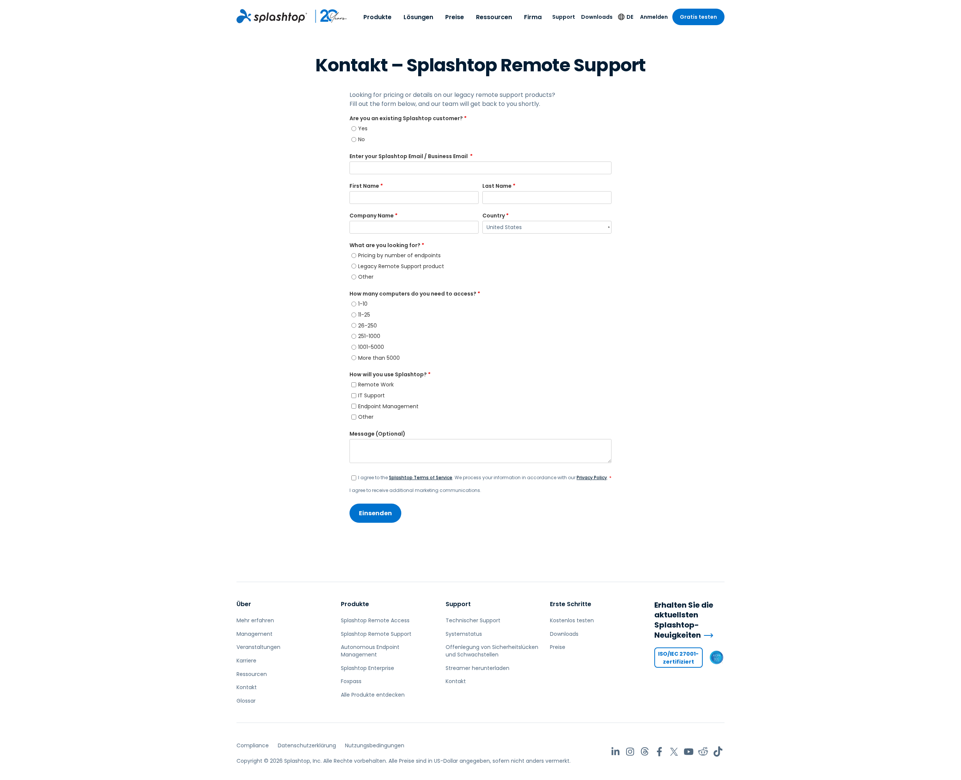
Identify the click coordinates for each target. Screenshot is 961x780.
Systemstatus (464, 634)
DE (630, 17)
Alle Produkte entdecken (373, 695)
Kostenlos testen (572, 620)
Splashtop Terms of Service (420, 477)
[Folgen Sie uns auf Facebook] (659, 751)
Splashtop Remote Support (376, 634)
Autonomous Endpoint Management (370, 650)
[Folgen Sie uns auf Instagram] (630, 751)
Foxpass (351, 681)
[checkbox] (480, 134)
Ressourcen (494, 17)
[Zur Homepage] (271, 16)
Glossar (246, 701)
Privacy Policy (592, 477)
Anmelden (654, 17)
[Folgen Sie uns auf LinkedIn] (615, 751)
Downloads (597, 17)
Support (563, 17)
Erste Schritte (570, 604)
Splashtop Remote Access (375, 620)
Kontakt (246, 687)
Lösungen (418, 17)
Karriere (246, 660)
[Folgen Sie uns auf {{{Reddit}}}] (703, 751)
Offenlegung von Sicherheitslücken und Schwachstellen (492, 650)
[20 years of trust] (327, 16)
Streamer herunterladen (477, 668)
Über (243, 604)
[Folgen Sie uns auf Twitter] (674, 751)
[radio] (481, 129)
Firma (533, 17)
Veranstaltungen (258, 647)
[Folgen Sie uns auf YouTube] (688, 751)
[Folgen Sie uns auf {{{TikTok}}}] (718, 751)
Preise (454, 17)
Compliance (252, 745)
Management (254, 634)
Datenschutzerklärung (307, 745)
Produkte (377, 17)
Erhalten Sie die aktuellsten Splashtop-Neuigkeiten (683, 620)
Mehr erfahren (255, 620)
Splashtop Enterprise (367, 668)
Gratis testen (698, 17)
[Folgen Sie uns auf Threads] (644, 751)
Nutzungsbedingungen (374, 745)
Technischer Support (473, 620)
